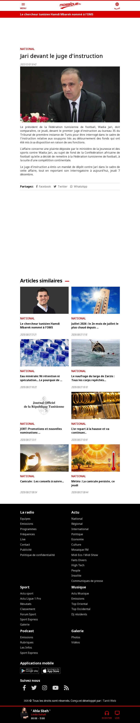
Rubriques (26, 642)
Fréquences (27, 534)
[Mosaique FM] (70, 5)
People (75, 570)
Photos (75, 637)
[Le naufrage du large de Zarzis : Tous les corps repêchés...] (95, 352)
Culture (76, 544)
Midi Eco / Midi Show (84, 555)
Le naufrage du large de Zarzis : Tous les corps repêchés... (93, 378)
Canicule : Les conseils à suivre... (42, 481)
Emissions (26, 524)
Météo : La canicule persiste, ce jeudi (93, 483)
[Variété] (24, 713)
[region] (70, 31)
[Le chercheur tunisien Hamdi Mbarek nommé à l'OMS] (44, 300)
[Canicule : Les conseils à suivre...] (44, 458)
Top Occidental (80, 609)
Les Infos (26, 647)
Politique (77, 534)
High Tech (77, 565)
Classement (27, 609)
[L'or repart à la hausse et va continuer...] (95, 405)
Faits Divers (79, 560)
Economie (77, 539)
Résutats (25, 604)
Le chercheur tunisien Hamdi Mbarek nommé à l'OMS (56, 14)
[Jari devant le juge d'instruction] (70, 94)
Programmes (28, 529)
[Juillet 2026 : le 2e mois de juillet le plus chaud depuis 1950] (95, 300)
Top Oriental (79, 604)
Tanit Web (109, 701)
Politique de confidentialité (37, 555)
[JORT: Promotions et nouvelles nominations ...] (44, 405)
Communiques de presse (87, 581)
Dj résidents (79, 614)
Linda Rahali (38, 714)
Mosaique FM (80, 550)
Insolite (76, 575)
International (80, 529)
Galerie (25, 624)
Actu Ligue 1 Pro (30, 598)
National (27, 49)
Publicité (26, 550)
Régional (77, 524)
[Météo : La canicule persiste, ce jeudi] (95, 458)
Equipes (25, 519)
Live (22, 539)
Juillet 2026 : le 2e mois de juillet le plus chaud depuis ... (94, 325)
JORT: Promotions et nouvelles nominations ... (41, 430)
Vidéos (75, 642)
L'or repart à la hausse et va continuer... (90, 430)
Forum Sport (28, 614)
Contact (25, 544)
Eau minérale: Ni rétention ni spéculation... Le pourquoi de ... (41, 378)
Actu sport (26, 593)
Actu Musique (80, 593)
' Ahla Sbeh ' (40, 711)
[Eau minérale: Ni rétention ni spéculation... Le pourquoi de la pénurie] (44, 352)
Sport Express (29, 619)
